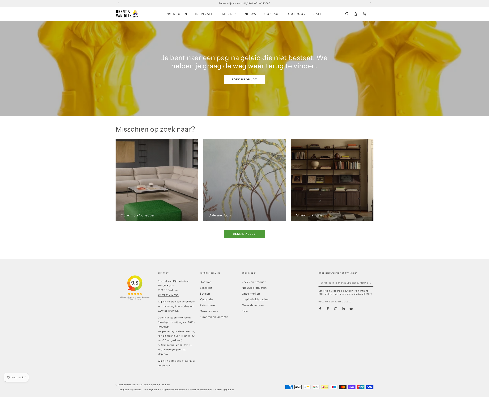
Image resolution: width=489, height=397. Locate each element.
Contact (205, 282)
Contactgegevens (224, 389)
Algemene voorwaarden (174, 389)
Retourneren (208, 305)
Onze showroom (253, 305)
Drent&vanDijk (132, 384)
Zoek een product (254, 282)
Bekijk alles (244, 233)
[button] (346, 14)
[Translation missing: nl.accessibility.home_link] (127, 14)
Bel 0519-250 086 (168, 294)
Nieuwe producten (254, 287)
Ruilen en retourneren (201, 389)
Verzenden (207, 299)
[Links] (118, 3)
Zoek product (244, 79)
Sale (245, 311)
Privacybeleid (151, 389)
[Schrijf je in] (371, 283)
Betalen (205, 293)
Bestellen (206, 287)
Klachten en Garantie (214, 317)
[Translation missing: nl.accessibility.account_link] (355, 14)
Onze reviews (209, 311)
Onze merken (251, 293)
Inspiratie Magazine (255, 299)
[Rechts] (370, 3)
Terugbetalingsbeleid (130, 389)
